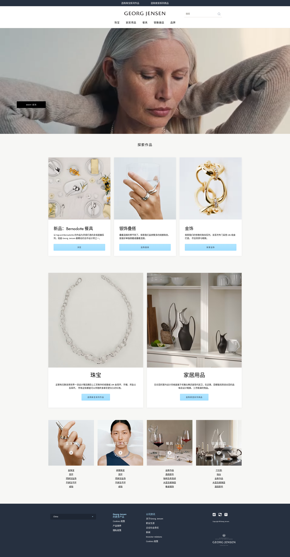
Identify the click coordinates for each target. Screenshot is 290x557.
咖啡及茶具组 (169, 478)
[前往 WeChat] (220, 514)
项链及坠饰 (71, 478)
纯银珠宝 (120, 470)
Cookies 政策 (119, 521)
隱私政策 (117, 530)
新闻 (148, 532)
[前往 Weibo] (214, 514)
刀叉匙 (219, 470)
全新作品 (169, 470)
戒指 (71, 486)
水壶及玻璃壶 (169, 482)
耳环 (71, 474)
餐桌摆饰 (169, 486)
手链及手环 (71, 482)
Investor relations (154, 537)
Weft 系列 (31, 105)
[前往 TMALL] (225, 514)
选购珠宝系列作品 (130, 3)
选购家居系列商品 (160, 3)
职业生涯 (150, 523)
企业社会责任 (152, 528)
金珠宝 (71, 470)
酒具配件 (169, 474)
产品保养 (117, 526)
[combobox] (73, 517)
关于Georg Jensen (154, 519)
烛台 (219, 474)
